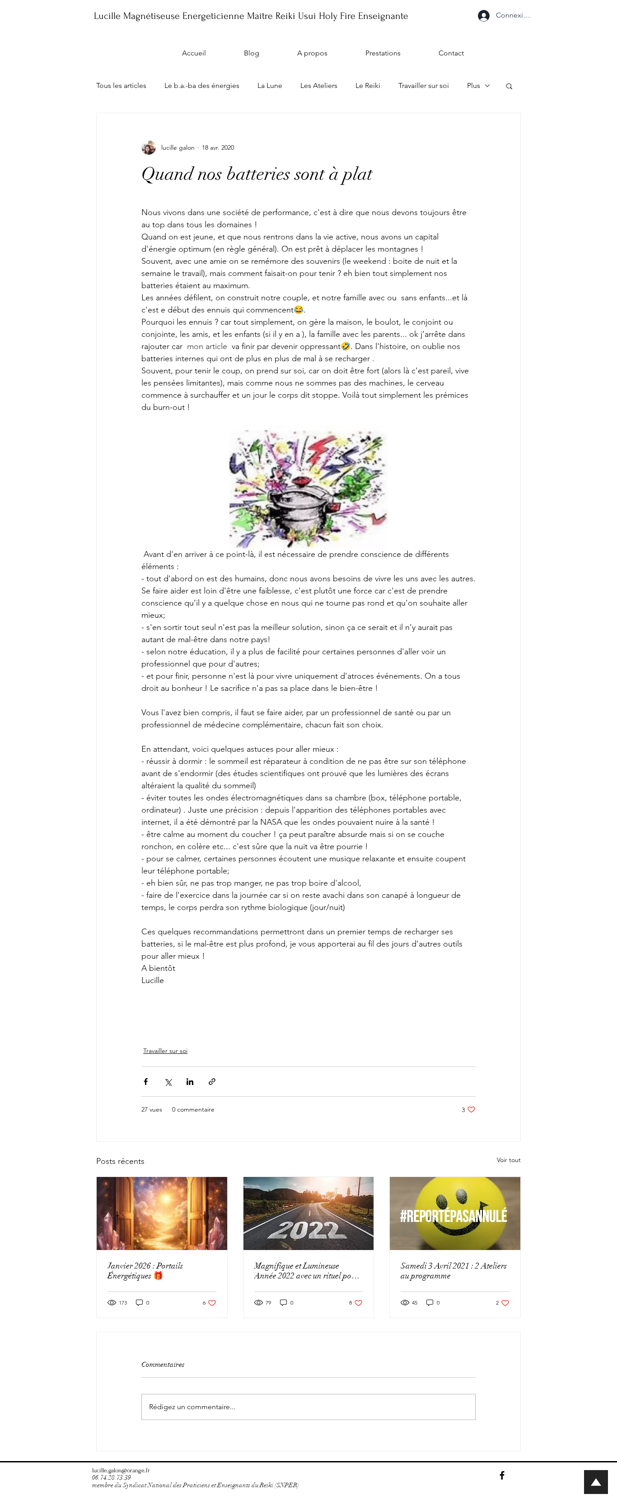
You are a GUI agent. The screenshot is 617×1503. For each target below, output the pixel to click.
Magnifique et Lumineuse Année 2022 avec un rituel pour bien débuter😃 (306, 1271)
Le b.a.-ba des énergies (201, 85)
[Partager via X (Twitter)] (168, 1081)
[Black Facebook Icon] (502, 1475)
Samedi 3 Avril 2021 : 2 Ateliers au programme (454, 1271)
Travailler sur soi (423, 85)
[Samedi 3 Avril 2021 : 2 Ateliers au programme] (455, 1213)
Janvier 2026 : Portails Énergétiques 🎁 (145, 1271)
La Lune (269, 85)
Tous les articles (121, 85)
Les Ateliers (318, 85)
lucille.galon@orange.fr (121, 1470)
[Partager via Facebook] (145, 1081)
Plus (473, 85)
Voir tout (509, 1160)
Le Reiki (367, 85)
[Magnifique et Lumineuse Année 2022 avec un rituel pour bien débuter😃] (308, 1213)
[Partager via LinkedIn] (190, 1081)
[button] (509, 85)
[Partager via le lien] (212, 1081)
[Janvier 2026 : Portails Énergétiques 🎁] (162, 1213)
